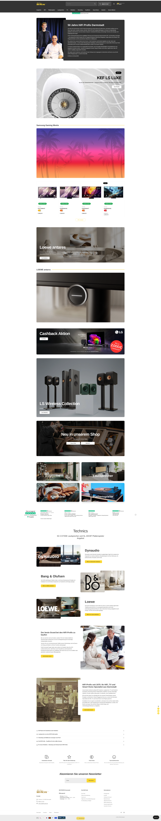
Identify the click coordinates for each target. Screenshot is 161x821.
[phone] (158, 709)
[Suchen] (95, 4)
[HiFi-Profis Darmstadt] (42, 792)
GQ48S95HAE (63, 208)
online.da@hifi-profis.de (43, 803)
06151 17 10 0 (41, 801)
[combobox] (81, 4)
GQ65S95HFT (85, 208)
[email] (158, 713)
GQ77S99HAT (41, 208)
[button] (121, 4)
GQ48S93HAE (107, 208)
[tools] (158, 711)
